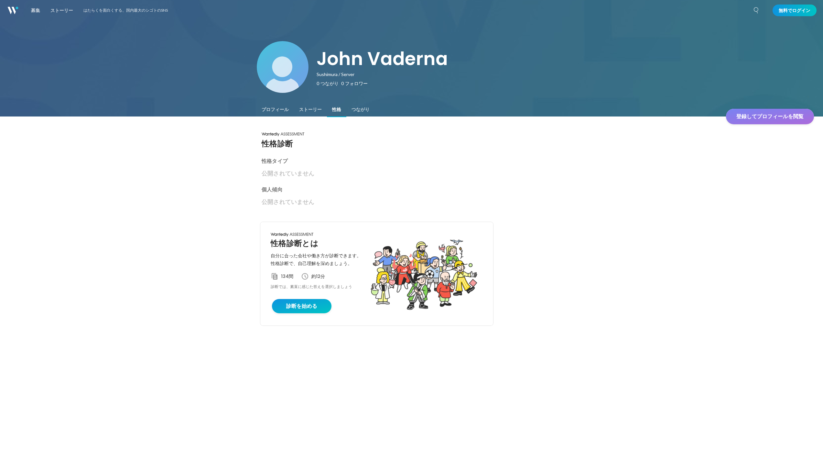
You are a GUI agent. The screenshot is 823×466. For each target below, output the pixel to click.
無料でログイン (794, 10)
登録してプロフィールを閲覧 (770, 116)
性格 (336, 109)
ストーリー (310, 109)
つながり (361, 109)
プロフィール (275, 109)
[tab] (275, 109)
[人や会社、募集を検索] (756, 10)
